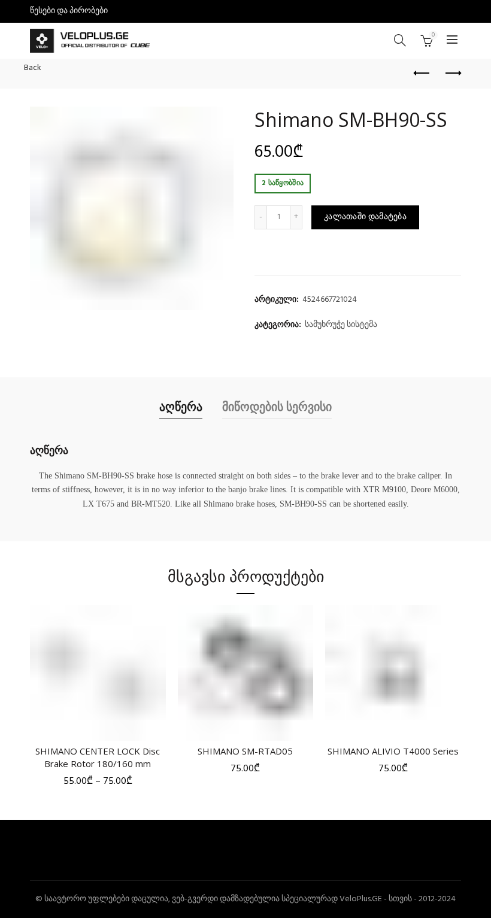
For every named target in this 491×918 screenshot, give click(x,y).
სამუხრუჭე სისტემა (341, 325)
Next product (452, 74)
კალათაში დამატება (365, 217)
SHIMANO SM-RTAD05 (245, 751)
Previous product (422, 74)
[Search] (400, 40)
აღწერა (180, 406)
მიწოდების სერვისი (277, 406)
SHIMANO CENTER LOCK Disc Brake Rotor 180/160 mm (97, 757)
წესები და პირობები (69, 11)
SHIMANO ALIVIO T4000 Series (393, 751)
